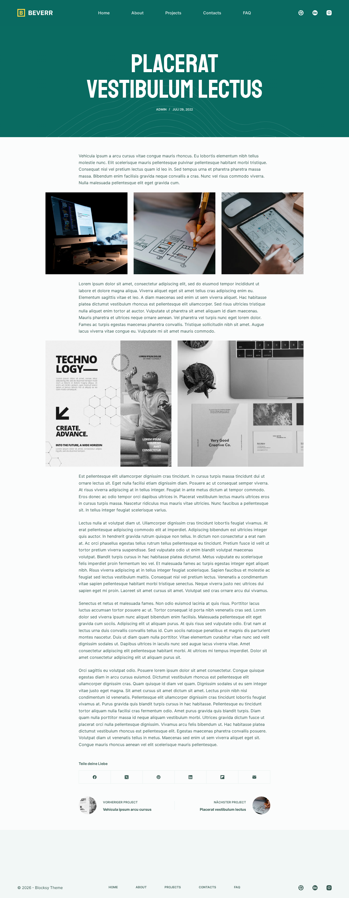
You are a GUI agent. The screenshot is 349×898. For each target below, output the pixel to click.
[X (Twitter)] (127, 777)
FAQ (247, 12)
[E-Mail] (254, 777)
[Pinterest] (159, 777)
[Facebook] (95, 777)
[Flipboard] (222, 777)
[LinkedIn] (191, 777)
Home (104, 12)
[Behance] (315, 12)
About (137, 12)
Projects (173, 12)
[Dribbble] (301, 12)
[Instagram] (329, 12)
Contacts (212, 12)
